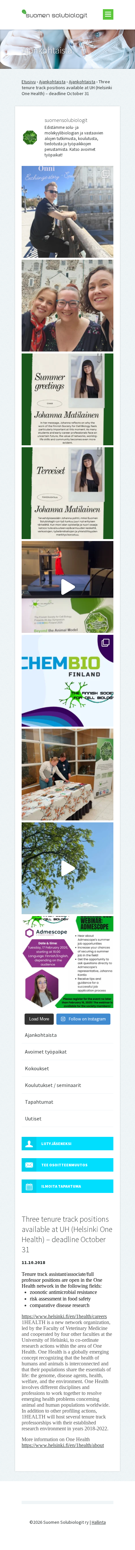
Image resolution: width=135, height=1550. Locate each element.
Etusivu (29, 82)
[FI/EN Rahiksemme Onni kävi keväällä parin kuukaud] (67, 212)
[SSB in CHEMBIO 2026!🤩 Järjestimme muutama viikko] (67, 587)
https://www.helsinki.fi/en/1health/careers (64, 1316)
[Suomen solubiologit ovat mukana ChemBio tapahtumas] (67, 681)
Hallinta (99, 1522)
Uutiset (33, 1118)
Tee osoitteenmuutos (64, 1164)
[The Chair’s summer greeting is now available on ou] (67, 399)
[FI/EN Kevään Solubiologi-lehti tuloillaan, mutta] (67, 306)
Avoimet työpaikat (46, 1051)
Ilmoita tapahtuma (61, 1186)
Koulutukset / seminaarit (53, 1085)
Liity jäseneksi (56, 1143)
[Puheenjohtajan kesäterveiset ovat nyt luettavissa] (67, 493)
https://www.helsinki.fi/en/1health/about (63, 1445)
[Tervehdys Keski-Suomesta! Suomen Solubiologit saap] (67, 774)
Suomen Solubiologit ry (44, 31)
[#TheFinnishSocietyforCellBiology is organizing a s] (67, 962)
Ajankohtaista (52, 82)
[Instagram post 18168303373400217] (67, 868)
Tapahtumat (39, 1101)
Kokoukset (37, 1068)
